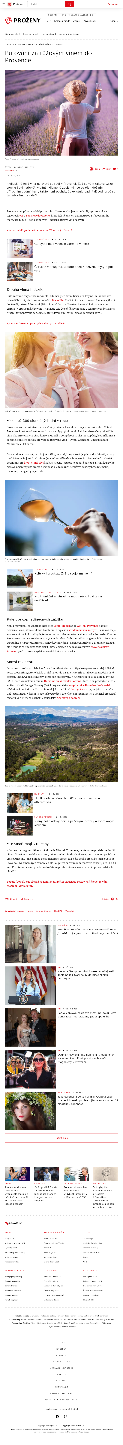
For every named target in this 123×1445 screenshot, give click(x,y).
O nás (61, 1343)
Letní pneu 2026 (90, 1276)
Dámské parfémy (70, 1323)
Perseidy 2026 (63, 1316)
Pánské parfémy (68, 1327)
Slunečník (58, 1319)
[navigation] (3, 4)
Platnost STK (88, 1300)
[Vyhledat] (69, 4)
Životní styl (90, 20)
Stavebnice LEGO (54, 1323)
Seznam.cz (113, 4)
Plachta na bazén (35, 1319)
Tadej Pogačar (50, 1252)
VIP (49, 20)
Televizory (106, 1323)
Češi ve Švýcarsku (52, 1290)
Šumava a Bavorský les (53, 1286)
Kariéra (61, 1349)
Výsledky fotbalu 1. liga (92, 1243)
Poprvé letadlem (51, 1281)
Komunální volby (12, 1262)
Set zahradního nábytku (84, 1319)
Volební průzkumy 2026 (15, 1243)
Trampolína (48, 1319)
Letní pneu (83, 1323)
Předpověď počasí (47, 1316)
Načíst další (61, 1137)
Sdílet (108, 169)
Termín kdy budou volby (15, 1252)
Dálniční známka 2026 (92, 1281)
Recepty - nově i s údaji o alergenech (71, 15)
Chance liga (88, 1238)
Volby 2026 (9, 1238)
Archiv (61, 1374)
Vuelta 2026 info (51, 1238)
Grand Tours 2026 (51, 1262)
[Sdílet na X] (116, 899)
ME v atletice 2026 (91, 1252)
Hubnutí (39, 794)
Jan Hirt (47, 1248)
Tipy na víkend (48, 34)
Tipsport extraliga (90, 1248)
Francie (29, 911)
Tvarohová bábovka (13, 1290)
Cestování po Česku (69, 34)
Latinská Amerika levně (54, 1295)
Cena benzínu (76, 1316)
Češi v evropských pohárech (96, 1316)
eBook (96, 169)
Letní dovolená (30, 34)
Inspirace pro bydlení (48, 592)
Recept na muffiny (13, 1281)
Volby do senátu (11, 1257)
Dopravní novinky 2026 (93, 1286)
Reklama (61, 1381)
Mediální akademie (62, 1368)
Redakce (61, 1355)
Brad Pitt (58, 911)
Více (113, 20)
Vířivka (111, 1319)
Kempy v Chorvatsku (53, 1276)
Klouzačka (68, 1319)
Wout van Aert (50, 1257)
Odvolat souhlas (61, 1393)
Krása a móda (62, 20)
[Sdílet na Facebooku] (112, 899)
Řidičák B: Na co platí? (93, 1290)
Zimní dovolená (12, 34)
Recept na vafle (11, 1295)
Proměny (63, 925)
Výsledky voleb (11, 1248)
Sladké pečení (43, 817)
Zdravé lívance (11, 1286)
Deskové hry (95, 1323)
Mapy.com (34, 1316)
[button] (61, 113)
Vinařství (69, 911)
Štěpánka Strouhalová (19, 167)
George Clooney (43, 911)
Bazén (23, 1319)
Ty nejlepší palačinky (13, 1276)
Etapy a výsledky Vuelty (54, 1243)
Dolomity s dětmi (51, 1300)
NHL (85, 1262)
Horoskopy (65, 1093)
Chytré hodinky (54, 1327)
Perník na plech (11, 1300)
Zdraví (77, 20)
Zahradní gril (101, 1319)
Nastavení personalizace (61, 1400)
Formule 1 (87, 1257)
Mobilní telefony (38, 1323)
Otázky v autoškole (91, 1295)
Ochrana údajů (61, 1362)
